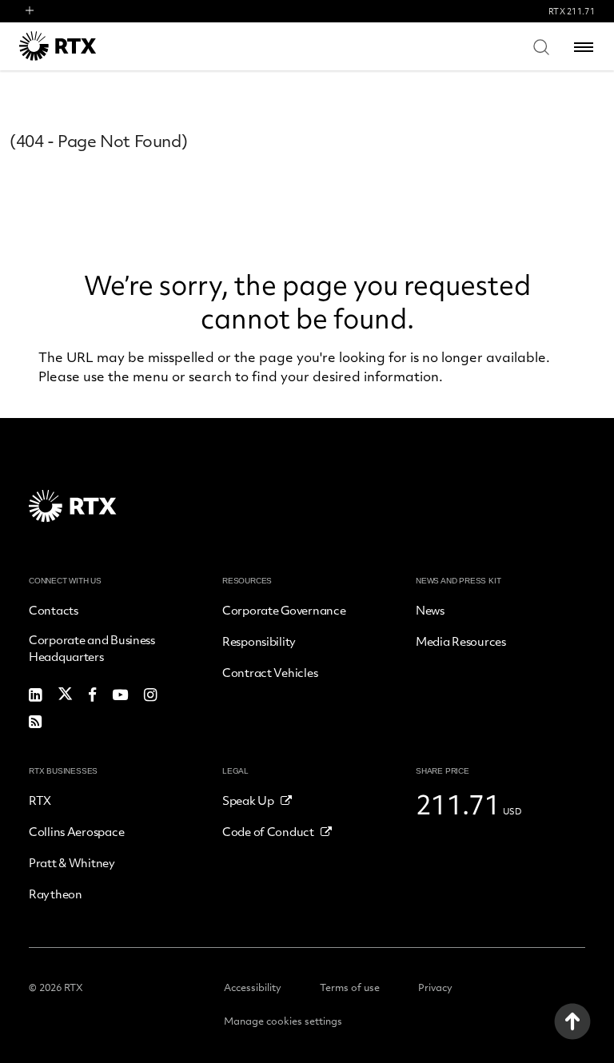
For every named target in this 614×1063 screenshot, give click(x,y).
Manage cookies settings (283, 1020)
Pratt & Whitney (72, 862)
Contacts (53, 610)
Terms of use (350, 987)
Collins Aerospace (76, 831)
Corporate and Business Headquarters (92, 647)
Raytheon (55, 894)
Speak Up (248, 800)
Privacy (435, 987)
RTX (40, 800)
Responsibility (259, 641)
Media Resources (461, 641)
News (430, 610)
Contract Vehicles (269, 672)
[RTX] (79, 46)
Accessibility (252, 987)
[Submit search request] (541, 46)
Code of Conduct (268, 831)
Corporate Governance (283, 610)
